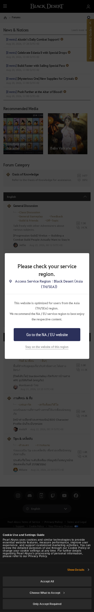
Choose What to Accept (45, 592)
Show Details (75, 569)
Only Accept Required (47, 604)
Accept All (47, 581)
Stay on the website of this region (46, 347)
